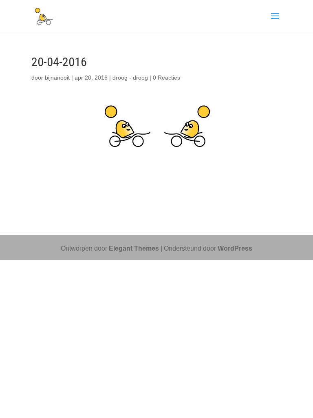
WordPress (235, 248)
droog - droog (130, 77)
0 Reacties (166, 77)
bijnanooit (57, 77)
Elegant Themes (134, 248)
